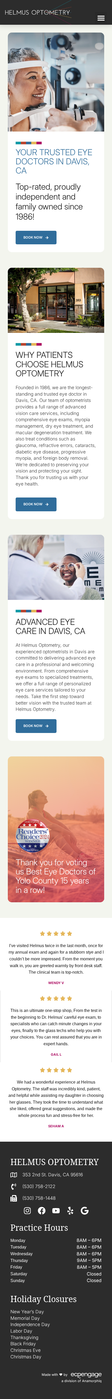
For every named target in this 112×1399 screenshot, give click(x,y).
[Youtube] (56, 1211)
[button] (101, 18)
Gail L (56, 1054)
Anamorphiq (92, 1381)
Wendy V (56, 983)
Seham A (56, 1126)
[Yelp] (70, 1211)
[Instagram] (27, 1211)
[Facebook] (42, 1211)
